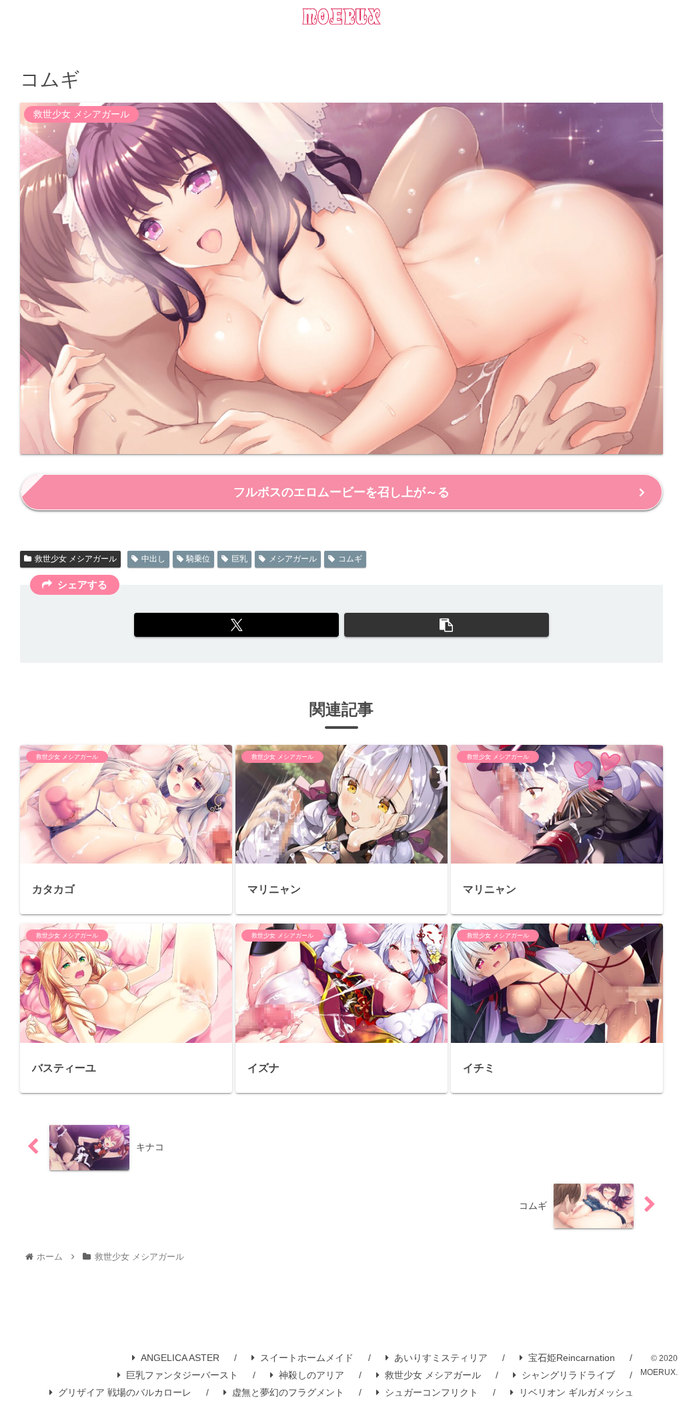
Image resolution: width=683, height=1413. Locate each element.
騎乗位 (198, 558)
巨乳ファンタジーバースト (182, 1375)
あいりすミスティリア (441, 1357)
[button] (446, 625)
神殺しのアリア (311, 1375)
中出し (153, 558)
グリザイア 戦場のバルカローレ (124, 1392)
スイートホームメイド (307, 1357)
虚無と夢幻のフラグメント (288, 1392)
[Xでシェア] (236, 625)
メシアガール (293, 558)
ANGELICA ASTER (180, 1357)
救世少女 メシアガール (76, 558)
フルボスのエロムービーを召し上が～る (341, 492)
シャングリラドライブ (568, 1375)
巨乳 (239, 558)
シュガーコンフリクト (431, 1392)
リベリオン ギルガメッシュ (576, 1392)
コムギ (350, 558)
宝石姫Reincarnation (571, 1357)
